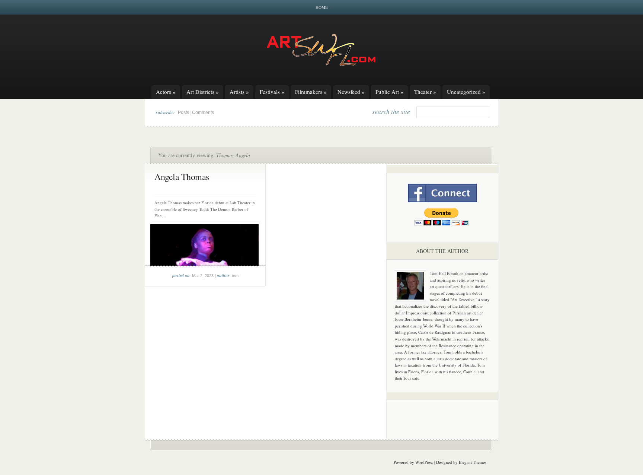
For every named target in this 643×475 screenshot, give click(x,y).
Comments (203, 112)
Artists (239, 91)
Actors (166, 91)
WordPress (424, 462)
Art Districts (202, 91)
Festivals (272, 91)
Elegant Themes (472, 462)
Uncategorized (466, 91)
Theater (425, 91)
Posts (183, 112)
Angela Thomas (181, 177)
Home (322, 7)
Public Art (389, 91)
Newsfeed (351, 91)
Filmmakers (311, 91)
